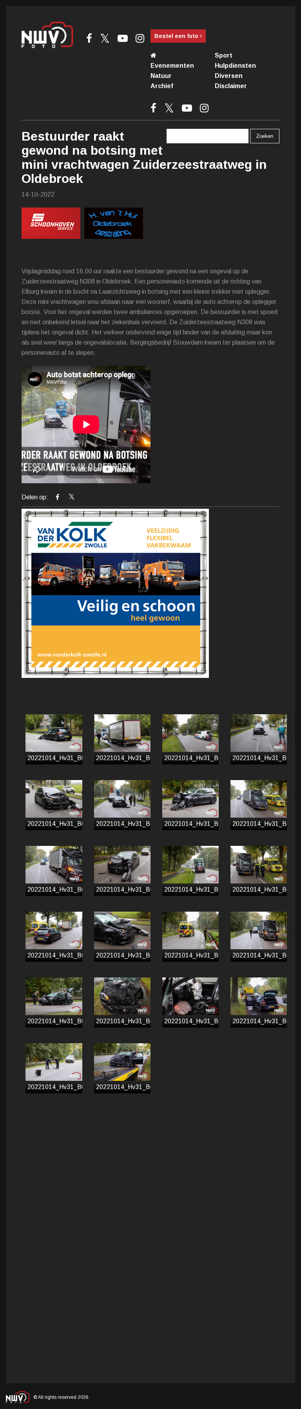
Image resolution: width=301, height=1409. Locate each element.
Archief (161, 86)
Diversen (229, 75)
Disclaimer (231, 86)
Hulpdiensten (235, 65)
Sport (223, 55)
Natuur (161, 75)
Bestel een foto (177, 36)
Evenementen (172, 65)
